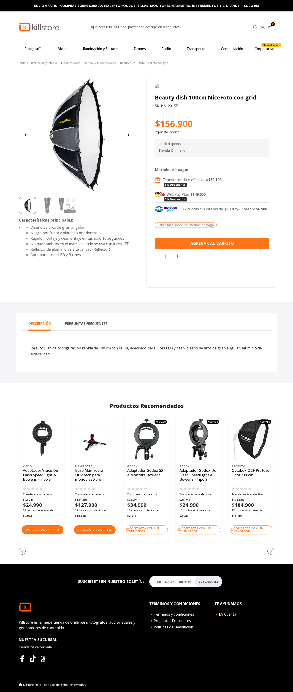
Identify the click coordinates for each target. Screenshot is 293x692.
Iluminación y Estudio (43, 62)
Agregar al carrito (212, 243)
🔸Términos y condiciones (171, 614)
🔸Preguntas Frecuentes (170, 620)
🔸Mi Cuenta (225, 614)
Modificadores (70, 62)
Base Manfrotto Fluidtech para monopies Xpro (89, 475)
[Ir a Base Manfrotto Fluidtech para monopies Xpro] (94, 439)
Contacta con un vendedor (144, 529)
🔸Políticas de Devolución (171, 627)
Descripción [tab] (39, 323)
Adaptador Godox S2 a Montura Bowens (145, 472)
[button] (42, 529)
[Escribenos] (255, 26)
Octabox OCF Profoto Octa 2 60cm (250, 472)
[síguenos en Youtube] (43, 658)
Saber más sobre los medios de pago (185, 225)
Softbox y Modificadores (100, 62)
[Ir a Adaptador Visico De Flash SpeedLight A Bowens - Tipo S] (42, 439)
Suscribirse (208, 581)
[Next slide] (128, 134)
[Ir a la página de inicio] (39, 27)
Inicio (22, 62)
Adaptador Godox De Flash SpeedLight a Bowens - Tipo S (197, 475)
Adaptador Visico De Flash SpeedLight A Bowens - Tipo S (40, 475)
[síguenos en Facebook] (22, 658)
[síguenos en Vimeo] (32, 658)
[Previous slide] (25, 134)
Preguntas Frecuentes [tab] (86, 323)
